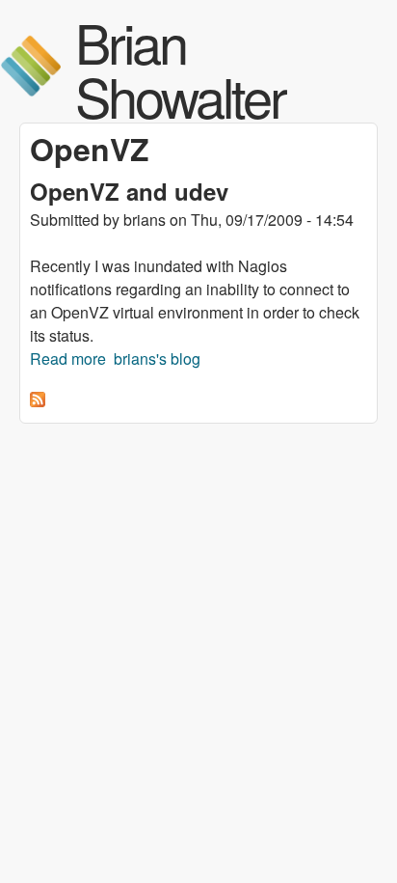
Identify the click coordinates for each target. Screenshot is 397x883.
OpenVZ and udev (129, 191)
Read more (68, 358)
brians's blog (157, 358)
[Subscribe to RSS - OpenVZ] (37, 401)
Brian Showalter (180, 68)
